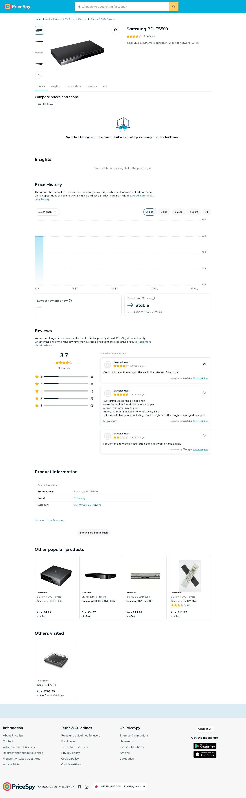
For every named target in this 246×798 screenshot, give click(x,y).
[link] (155, 370)
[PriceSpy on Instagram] (86, 786)
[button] (39, 75)
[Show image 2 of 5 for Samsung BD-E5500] (39, 41)
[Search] (173, 6)
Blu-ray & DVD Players (103, 19)
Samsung (79, 498)
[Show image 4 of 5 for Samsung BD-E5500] (39, 64)
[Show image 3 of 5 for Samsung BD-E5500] (39, 52)
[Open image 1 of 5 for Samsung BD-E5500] (77, 53)
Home (38, 19)
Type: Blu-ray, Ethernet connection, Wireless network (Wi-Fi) (163, 42)
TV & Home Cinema (75, 19)
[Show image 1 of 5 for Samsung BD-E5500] (39, 30)
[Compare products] (115, 30)
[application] (123, 254)
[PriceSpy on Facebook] (79, 786)
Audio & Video (53, 19)
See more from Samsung (49, 520)
